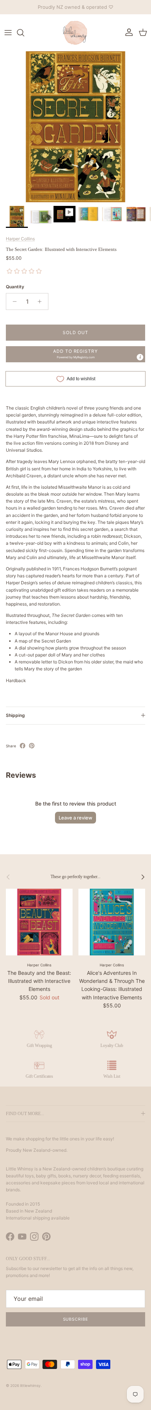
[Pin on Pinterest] (31, 745)
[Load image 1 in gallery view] (75, 126)
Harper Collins (20, 238)
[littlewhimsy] (75, 32)
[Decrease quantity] (12, 301)
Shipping (15, 715)
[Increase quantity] (41, 301)
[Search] (24, 33)
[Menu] (8, 33)
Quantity (15, 286)
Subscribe (75, 1319)
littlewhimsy (30, 1385)
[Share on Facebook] (22, 745)
